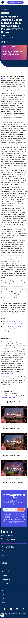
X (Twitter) (16, 329)
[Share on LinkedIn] (2, 42)
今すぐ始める (5, 583)
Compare (4, 551)
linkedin (11, 609)
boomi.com (9, 373)
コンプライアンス (6, 594)
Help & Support (6, 579)
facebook (4, 609)
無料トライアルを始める (16, 2)
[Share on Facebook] (5, 42)
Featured (4, 575)
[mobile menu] (26, 2)
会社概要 (5, 563)
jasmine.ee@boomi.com (8, 397)
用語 (3, 598)
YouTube (14, 331)
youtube (17, 609)
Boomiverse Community (17, 326)
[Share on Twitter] (7, 42)
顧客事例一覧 (5, 571)
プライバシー (5, 590)
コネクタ (5, 559)
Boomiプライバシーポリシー (17, 521)
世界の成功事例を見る (14, 321)
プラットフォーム (7, 555)
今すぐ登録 (21, 509)
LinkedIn (21, 329)
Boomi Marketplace (20, 324)
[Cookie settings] (2, 615)
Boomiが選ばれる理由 (8, 547)
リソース (4, 567)
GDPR (3, 602)
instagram (23, 609)
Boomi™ (3, 78)
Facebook (5, 331)
